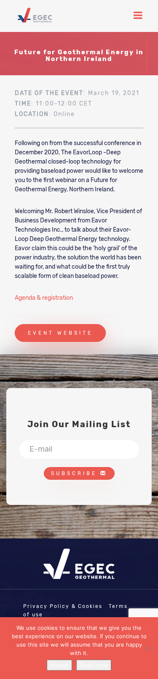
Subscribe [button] (75, 473)
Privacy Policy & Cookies (62, 606)
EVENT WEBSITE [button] (60, 333)
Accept (59, 665)
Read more (94, 665)
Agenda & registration (44, 297)
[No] (147, 648)
